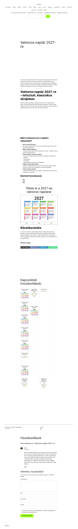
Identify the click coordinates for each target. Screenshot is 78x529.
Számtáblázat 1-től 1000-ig (50, 12)
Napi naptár (40, 12)
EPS (27, 223)
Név (21, 493)
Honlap (22, 504)
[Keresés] (48, 16)
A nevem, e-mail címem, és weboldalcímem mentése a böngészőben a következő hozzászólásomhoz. (39, 511)
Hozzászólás (23, 479)
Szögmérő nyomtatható (62, 12)
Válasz (25, 466)
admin (25, 448)
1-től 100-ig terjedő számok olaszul (18, 12)
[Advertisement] (39, 28)
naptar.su (39, 4)
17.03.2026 (26, 449)
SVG (39, 223)
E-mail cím (23, 499)
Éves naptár (18, 427)
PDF (51, 223)
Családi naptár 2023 (31, 12)
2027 (41, 429)
